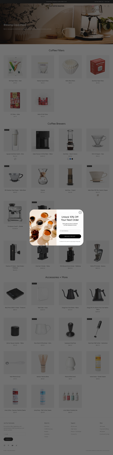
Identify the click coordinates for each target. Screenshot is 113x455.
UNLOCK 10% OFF (69, 236)
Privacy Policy (78, 241)
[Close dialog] (80, 212)
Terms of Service (73, 241)
